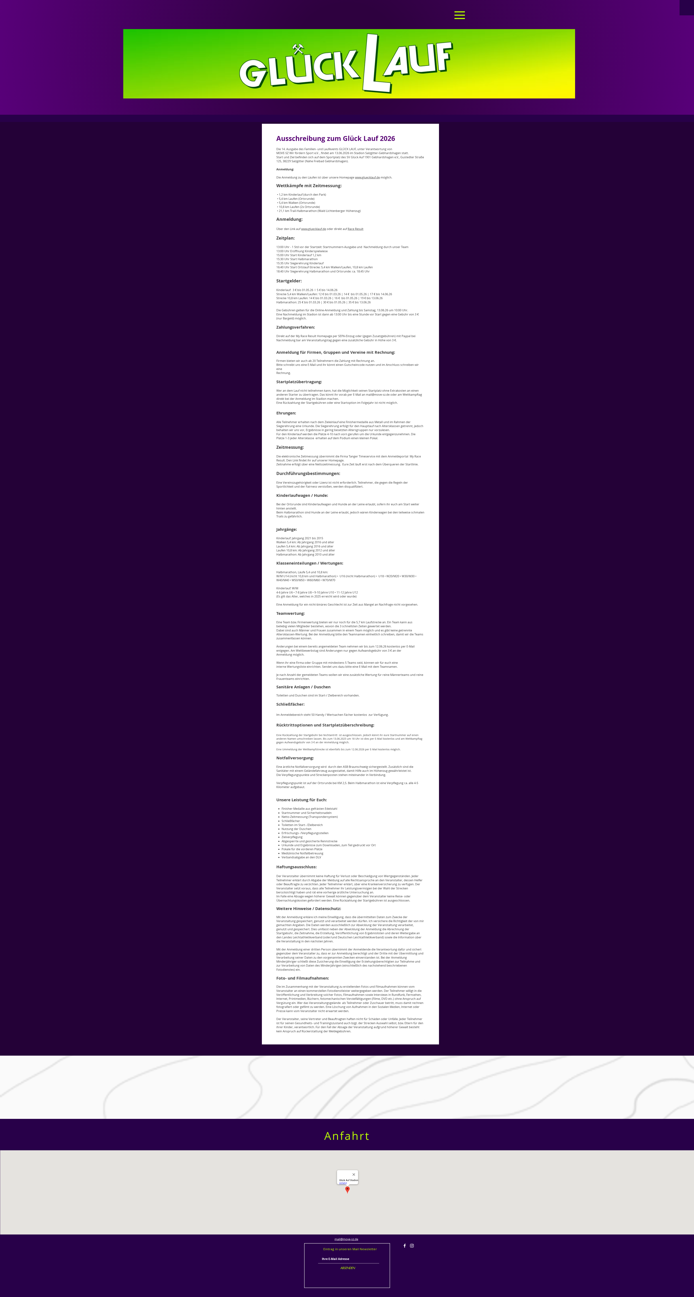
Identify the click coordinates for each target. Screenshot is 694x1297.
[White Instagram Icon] (411, 1245)
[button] (460, 15)
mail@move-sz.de (378, 395)
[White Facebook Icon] (404, 1245)
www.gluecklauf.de (367, 177)
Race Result (355, 229)
